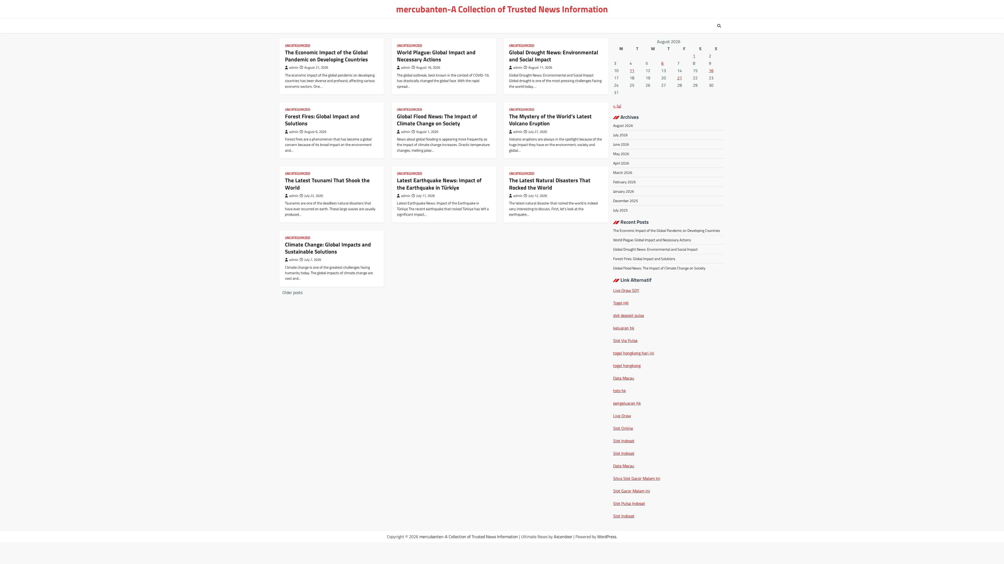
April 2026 (621, 163)
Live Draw (622, 416)
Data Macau (623, 378)
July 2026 (620, 135)
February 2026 (624, 182)
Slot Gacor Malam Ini (631, 491)
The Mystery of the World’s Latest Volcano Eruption (550, 119)
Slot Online (623, 428)
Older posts (292, 292)
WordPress (606, 536)
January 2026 (623, 191)
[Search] (719, 26)
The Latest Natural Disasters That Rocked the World (549, 183)
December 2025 (625, 200)
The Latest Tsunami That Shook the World (327, 183)
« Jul (617, 106)
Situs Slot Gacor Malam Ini (636, 478)
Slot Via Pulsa (625, 340)
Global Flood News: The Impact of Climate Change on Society (437, 119)
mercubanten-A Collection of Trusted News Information (502, 9)
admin (293, 67)
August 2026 (623, 125)
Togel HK (621, 303)
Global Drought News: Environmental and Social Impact (553, 55)
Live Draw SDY (626, 290)
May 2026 (621, 153)
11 (632, 70)
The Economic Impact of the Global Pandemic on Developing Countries (326, 55)
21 (679, 78)
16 (711, 70)
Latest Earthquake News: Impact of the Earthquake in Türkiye (439, 183)
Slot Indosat (623, 441)
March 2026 (622, 172)
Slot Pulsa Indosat (629, 503)
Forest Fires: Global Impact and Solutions (322, 119)
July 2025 (620, 210)
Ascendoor (563, 536)
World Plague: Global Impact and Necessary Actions (436, 55)
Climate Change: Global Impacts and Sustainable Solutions (328, 248)
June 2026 (621, 144)
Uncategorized (297, 46)
